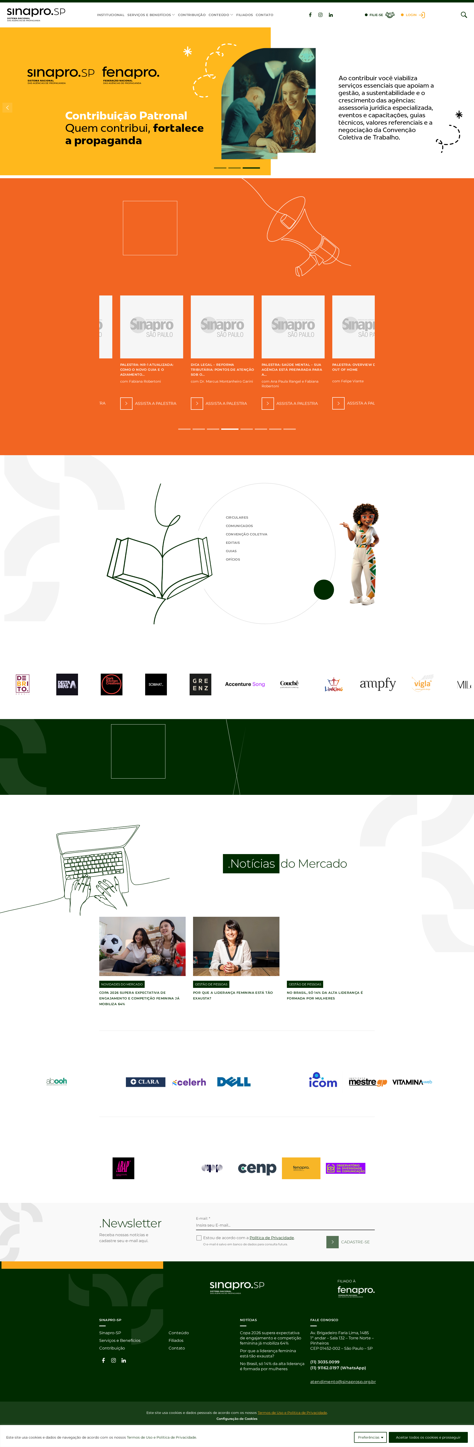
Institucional (110, 15)
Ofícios (233, 559)
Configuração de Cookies (237, 1419)
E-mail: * (203, 1218)
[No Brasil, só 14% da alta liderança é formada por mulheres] (330, 946)
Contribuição (192, 15)
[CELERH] (190, 1082)
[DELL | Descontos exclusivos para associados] (234, 1082)
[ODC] (345, 1168)
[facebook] (310, 15)
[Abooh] (57, 1082)
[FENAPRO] (301, 1168)
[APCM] (168, 1168)
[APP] (212, 1168)
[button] (220, 168)
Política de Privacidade (272, 1237)
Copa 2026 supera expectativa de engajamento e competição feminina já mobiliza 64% (139, 998)
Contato (264, 15)
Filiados (244, 15)
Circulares (237, 517)
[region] (237, 1436)
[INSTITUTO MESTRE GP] (368, 1082)
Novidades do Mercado (122, 984)
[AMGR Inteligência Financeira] (101, 1082)
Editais (233, 543)
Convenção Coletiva (247, 534)
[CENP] (256, 1168)
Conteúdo (219, 15)
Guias (231, 551)
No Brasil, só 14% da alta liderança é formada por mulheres (272, 1366)
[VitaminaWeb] (412, 1082)
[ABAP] (123, 1168)
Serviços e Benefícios (149, 15)
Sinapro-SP (110, 1332)
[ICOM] (323, 1082)
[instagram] (320, 15)
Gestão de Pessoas (211, 984)
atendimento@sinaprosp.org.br (343, 1381)
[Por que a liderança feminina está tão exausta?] (236, 946)
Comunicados (239, 526)
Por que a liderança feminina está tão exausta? (268, 1353)
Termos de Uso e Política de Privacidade (161, 1437)
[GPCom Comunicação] (279, 1082)
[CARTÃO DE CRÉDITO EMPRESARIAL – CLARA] (145, 1082)
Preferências (368, 1437)
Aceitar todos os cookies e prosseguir (428, 1437)
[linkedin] (331, 15)
